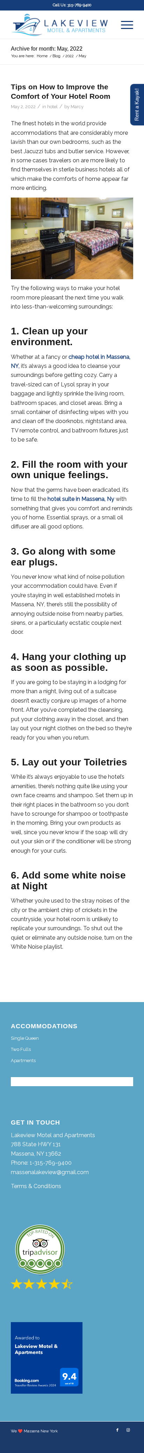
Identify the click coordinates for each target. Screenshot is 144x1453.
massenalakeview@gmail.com (50, 1172)
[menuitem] (123, 25)
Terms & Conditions (36, 1186)
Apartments (23, 1060)
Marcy (77, 106)
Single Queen (25, 1038)
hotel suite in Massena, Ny (81, 499)
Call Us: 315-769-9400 (72, 5)
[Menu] (123, 25)
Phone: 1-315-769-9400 (41, 1162)
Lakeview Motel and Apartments (53, 1135)
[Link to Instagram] (128, 1430)
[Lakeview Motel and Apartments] (60, 25)
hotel (52, 106)
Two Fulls (21, 1049)
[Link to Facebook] (117, 1430)
